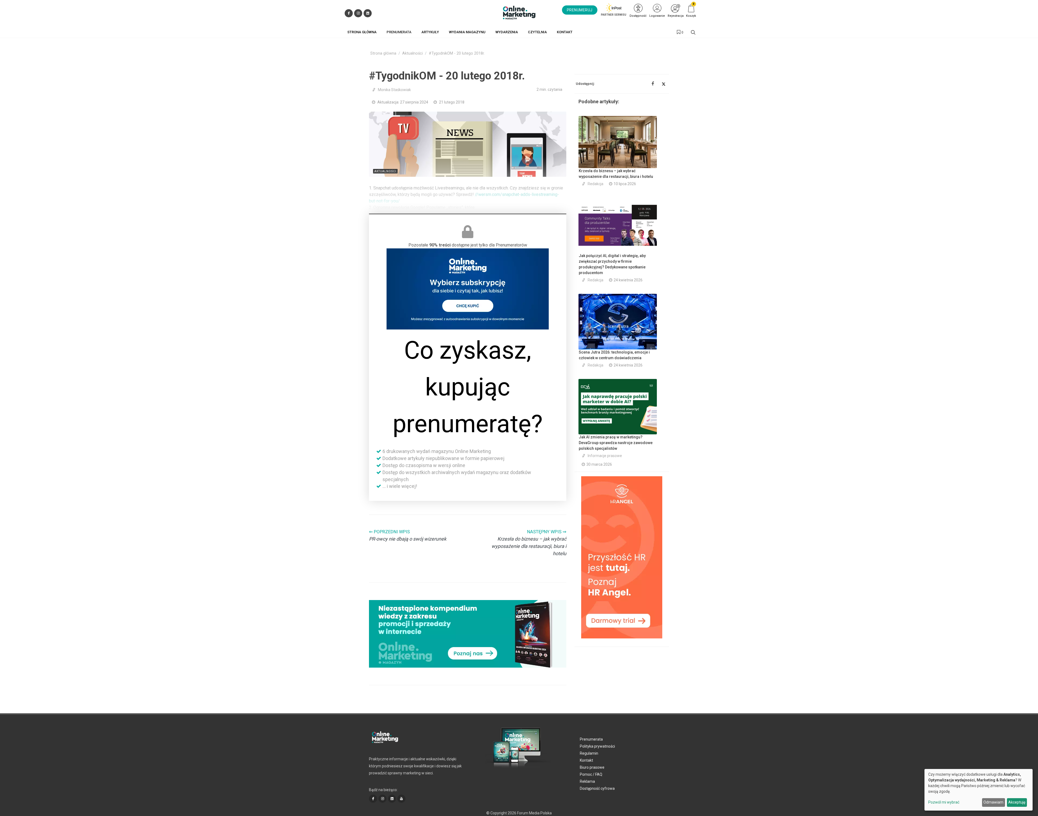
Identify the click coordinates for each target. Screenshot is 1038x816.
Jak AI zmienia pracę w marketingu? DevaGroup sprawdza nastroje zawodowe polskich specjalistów (616, 443)
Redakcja (595, 184)
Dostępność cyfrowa (597, 788)
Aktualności (412, 53)
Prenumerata (591, 739)
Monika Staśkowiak (394, 90)
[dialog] (978, 790)
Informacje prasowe (605, 456)
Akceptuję (1016, 802)
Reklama (587, 781)
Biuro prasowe (592, 767)
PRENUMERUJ (580, 10)
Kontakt (586, 760)
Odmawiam (993, 802)
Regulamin (589, 753)
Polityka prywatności (597, 746)
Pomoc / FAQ (591, 774)
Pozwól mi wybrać (943, 802)
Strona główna (383, 53)
